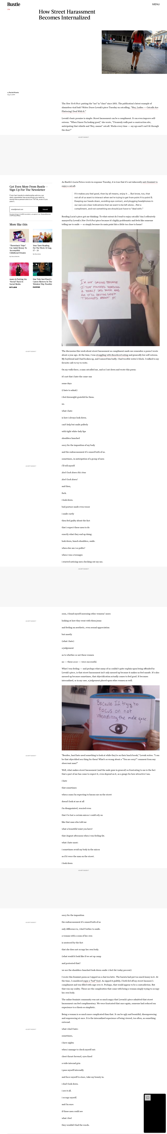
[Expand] (146, 1095)
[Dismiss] (163, 1095)
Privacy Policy (16, 215)
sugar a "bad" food (91, 980)
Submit (45, 209)
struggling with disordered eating (112, 354)
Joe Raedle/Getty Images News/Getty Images (166, 52)
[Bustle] (13, 4)
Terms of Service (45, 214)
